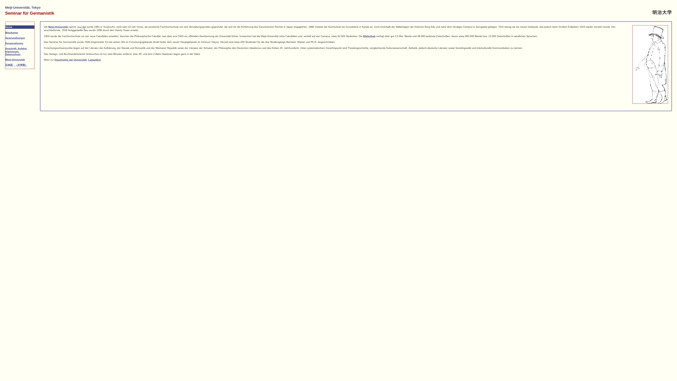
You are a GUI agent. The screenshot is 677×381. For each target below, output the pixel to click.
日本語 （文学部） (16, 65)
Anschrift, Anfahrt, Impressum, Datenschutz (16, 51)
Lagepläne (94, 59)
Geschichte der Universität (71, 59)
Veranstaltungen (15, 38)
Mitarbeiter (11, 32)
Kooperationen (14, 43)
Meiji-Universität (15, 59)
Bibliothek (369, 36)
